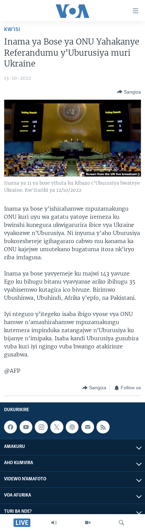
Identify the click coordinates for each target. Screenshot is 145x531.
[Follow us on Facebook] (10, 427)
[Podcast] (72, 427)
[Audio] (54, 522)
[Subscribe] (87, 427)
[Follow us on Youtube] (26, 427)
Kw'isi (12, 29)
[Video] (88, 522)
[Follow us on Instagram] (41, 427)
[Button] (129, 92)
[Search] (121, 522)
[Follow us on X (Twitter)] (56, 427)
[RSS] (102, 427)
